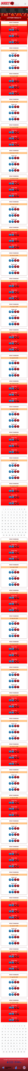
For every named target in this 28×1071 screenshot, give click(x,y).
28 (25, 515)
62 (19, 526)
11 (2, 512)
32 (11, 518)
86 (12, 535)
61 (17, 526)
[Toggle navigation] (25, 3)
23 (11, 515)
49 (8, 523)
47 (2, 523)
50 (11, 523)
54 (22, 523)
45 (22, 521)
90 (24, 535)
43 (17, 521)
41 (11, 521)
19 (25, 512)
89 (21, 535)
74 (2, 532)
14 (11, 512)
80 (19, 532)
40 (8, 521)
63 (22, 526)
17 (19, 512)
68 (11, 529)
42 (14, 521)
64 (25, 526)
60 (14, 526)
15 (14, 512)
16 (17, 512)
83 (3, 535)
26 (19, 515)
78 (14, 532)
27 (22, 515)
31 (8, 518)
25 (17, 515)
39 (5, 521)
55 (25, 523)
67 (8, 529)
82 (25, 532)
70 (17, 529)
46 (25, 521)
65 (2, 529)
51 (14, 523)
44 (19, 521)
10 (24, 509)
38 (2, 521)
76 (8, 532)
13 (8, 512)
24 (14, 515)
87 (15, 535)
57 (5, 526)
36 (22, 518)
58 (8, 526)
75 (5, 532)
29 (2, 518)
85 (9, 535)
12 (5, 512)
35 (19, 518)
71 (19, 529)
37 (25, 518)
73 (25, 529)
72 (22, 529)
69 (14, 529)
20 (2, 515)
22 (8, 515)
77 (11, 532)
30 (5, 518)
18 (22, 512)
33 (14, 518)
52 (17, 523)
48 (5, 523)
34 (17, 518)
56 (2, 526)
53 (19, 523)
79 (17, 532)
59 (11, 526)
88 (18, 535)
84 (6, 535)
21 (5, 515)
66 (5, 529)
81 (22, 532)
